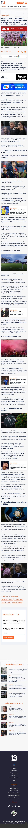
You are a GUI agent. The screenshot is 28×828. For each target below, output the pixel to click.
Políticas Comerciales (14, 793)
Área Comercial (14, 790)
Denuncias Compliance (14, 798)
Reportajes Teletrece (13, 6)
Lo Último (3, 6)
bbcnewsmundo (6, 599)
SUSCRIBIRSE (8, 637)
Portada (14, 768)
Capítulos (14, 775)
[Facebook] (15, 806)
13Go (14, 780)
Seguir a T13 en (13, 56)
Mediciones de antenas (14, 795)
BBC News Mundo (6, 51)
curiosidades (17, 602)
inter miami (18, 599)
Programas (14, 770)
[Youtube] (18, 806)
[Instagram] (9, 806)
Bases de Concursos (14, 778)
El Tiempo (23, 6)
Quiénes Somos (14, 788)
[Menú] (25, 3)
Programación (14, 773)
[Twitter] (12, 806)
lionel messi (5, 602)
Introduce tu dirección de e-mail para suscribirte (13, 629)
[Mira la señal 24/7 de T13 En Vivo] (20, 3)
